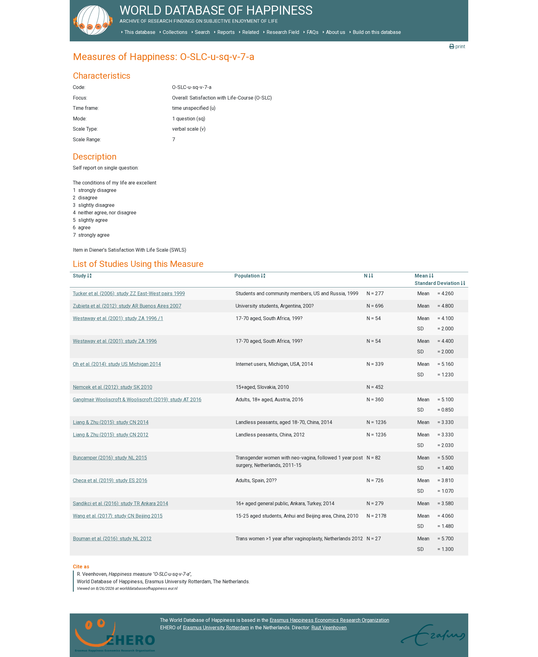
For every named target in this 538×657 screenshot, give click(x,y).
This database (140, 32)
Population (247, 276)
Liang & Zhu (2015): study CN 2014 (111, 422)
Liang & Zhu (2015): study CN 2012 (111, 435)
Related (250, 32)
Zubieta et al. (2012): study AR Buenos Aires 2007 (127, 306)
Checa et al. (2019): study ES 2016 (110, 480)
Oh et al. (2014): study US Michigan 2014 (117, 364)
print (459, 46)
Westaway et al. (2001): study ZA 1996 (115, 341)
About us (335, 32)
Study (80, 276)
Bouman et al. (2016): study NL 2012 (112, 539)
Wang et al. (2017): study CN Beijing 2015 (118, 516)
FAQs (313, 32)
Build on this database (377, 32)
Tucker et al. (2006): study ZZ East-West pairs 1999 (129, 293)
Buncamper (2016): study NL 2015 (110, 458)
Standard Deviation (438, 283)
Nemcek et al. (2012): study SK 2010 (112, 387)
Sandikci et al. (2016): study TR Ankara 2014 (120, 503)
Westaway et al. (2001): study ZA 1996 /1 (118, 318)
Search (202, 32)
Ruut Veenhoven (329, 628)
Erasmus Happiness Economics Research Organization (329, 620)
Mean (422, 276)
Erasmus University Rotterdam (216, 628)
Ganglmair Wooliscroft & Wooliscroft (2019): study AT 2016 (137, 400)
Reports (226, 32)
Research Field (283, 32)
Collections (175, 32)
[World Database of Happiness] (95, 20)
